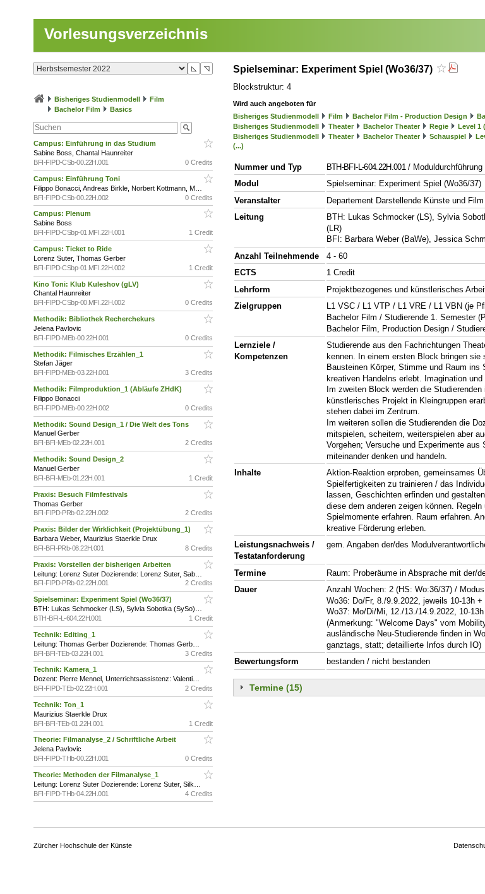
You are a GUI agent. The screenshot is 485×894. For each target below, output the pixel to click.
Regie (438, 126)
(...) (238, 146)
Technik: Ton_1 (59, 704)
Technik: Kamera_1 (66, 669)
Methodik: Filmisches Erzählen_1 (89, 354)
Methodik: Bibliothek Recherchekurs (95, 319)
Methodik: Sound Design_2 (79, 459)
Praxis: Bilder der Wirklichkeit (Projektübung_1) (113, 529)
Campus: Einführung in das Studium (95, 143)
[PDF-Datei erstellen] (453, 69)
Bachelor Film (77, 109)
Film (157, 99)
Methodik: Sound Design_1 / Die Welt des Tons (112, 424)
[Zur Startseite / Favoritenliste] (39, 99)
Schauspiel (447, 136)
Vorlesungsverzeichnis (126, 33)
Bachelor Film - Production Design (409, 116)
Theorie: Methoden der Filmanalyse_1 (96, 774)
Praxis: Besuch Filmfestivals (81, 494)
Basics (121, 109)
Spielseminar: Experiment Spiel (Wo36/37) (103, 599)
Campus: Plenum (63, 213)
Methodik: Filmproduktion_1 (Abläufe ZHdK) (108, 389)
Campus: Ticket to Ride (73, 249)
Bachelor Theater (391, 126)
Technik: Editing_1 (65, 634)
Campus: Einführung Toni (77, 178)
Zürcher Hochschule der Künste (82, 845)
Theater (341, 126)
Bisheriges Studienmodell (97, 99)
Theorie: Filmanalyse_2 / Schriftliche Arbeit (105, 739)
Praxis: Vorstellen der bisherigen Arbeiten (103, 564)
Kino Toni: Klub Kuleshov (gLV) (87, 284)
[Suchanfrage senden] (186, 128)
